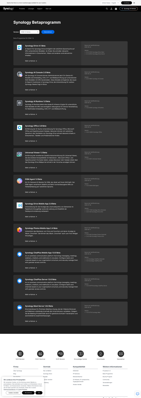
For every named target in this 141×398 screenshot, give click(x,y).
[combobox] (110, 2)
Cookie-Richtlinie (22, 389)
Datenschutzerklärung (9, 389)
